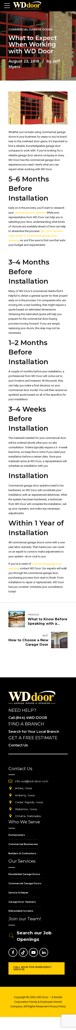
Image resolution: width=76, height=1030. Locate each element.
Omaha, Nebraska (28, 816)
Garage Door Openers (22, 901)
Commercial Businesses (23, 844)
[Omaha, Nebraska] (10, 816)
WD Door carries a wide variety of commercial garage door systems (35, 235)
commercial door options (29, 212)
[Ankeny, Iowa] (10, 795)
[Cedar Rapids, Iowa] (10, 802)
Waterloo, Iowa (26, 809)
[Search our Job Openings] (11, 936)
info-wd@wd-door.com (31, 781)
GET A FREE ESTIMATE (32, 737)
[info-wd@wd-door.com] (10, 781)
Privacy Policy (57, 1006)
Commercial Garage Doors (30, 29)
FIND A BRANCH (26, 723)
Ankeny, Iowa (25, 795)
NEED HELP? (22, 710)
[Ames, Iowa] (10, 788)
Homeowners (16, 834)
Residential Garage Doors (24, 874)
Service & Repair (18, 892)
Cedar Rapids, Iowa (29, 802)
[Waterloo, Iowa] (10, 809)
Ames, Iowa (23, 788)
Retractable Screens (20, 910)
